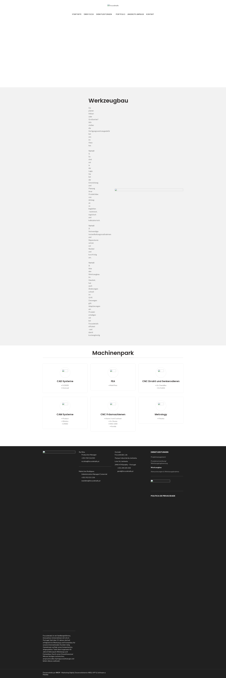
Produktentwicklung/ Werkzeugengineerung (159, 462)
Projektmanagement (158, 457)
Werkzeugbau (156, 467)
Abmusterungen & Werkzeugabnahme (165, 472)
